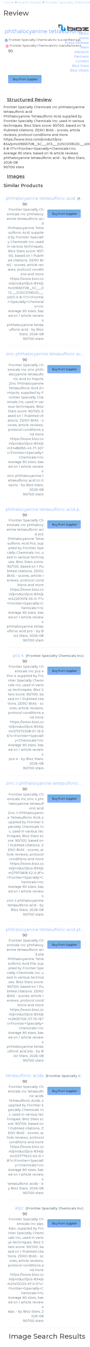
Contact (82, 61)
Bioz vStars (79, 70)
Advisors (82, 52)
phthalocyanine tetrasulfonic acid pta (44, 929)
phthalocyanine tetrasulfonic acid (40, 198)
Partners (81, 56)
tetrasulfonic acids (25, 1075)
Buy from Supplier (25, 79)
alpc (19, 1208)
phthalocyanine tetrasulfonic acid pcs (45, 509)
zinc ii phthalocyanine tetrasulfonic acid (47, 783)
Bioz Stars (80, 66)
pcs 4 (18, 655)
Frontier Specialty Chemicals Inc (54, 656)
